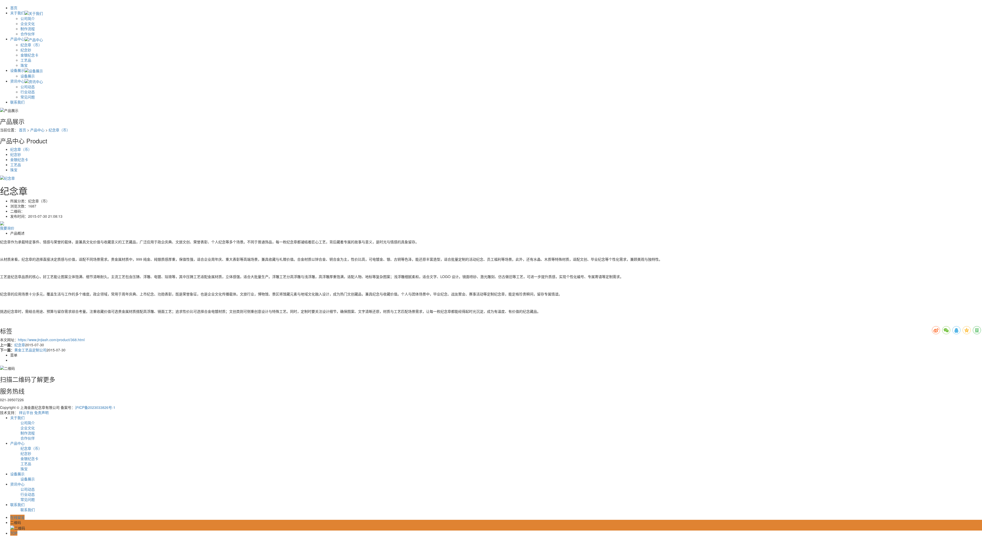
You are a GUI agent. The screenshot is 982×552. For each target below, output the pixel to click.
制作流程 (27, 28)
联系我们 (17, 102)
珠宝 (24, 65)
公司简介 (27, 18)
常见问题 (27, 96)
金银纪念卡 (29, 54)
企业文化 (27, 23)
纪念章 (19, 344)
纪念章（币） (31, 44)
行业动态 (27, 91)
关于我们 (17, 12)
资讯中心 (17, 81)
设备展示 (17, 70)
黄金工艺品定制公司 (30, 349)
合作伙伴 (27, 33)
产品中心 (17, 38)
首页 (13, 7)
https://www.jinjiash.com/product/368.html (51, 339)
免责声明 (41, 412)
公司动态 (27, 86)
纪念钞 (25, 49)
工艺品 (25, 60)
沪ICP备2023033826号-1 (95, 407)
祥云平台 (26, 412)
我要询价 (7, 228)
